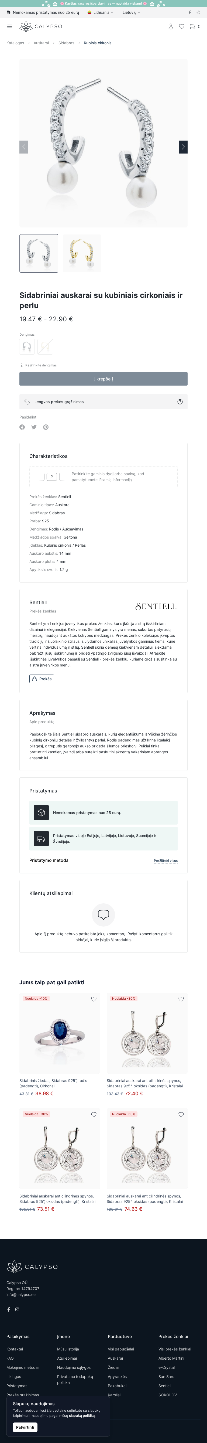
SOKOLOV (167, 1395)
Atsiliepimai (67, 1358)
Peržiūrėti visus (166, 861)
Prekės (45, 678)
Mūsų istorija (68, 1349)
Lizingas (13, 1376)
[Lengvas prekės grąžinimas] (180, 402)
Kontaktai (14, 1349)
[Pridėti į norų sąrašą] (93, 999)
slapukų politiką (82, 1416)
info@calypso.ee (21, 1294)
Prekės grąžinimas (22, 1395)
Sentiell (164, 1385)
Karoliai (114, 1395)
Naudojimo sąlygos (74, 1367)
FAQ (10, 1358)
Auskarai (41, 42)
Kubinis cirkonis (98, 42)
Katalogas (15, 42)
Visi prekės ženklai (174, 1349)
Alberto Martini (171, 1358)
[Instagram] (198, 12)
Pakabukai (117, 1385)
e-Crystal (166, 1367)
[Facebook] (189, 12)
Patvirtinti (25, 1427)
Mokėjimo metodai (22, 1367)
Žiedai (113, 1367)
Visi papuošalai (121, 1349)
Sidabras (66, 42)
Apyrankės (117, 1376)
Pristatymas (16, 1385)
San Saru (166, 1376)
